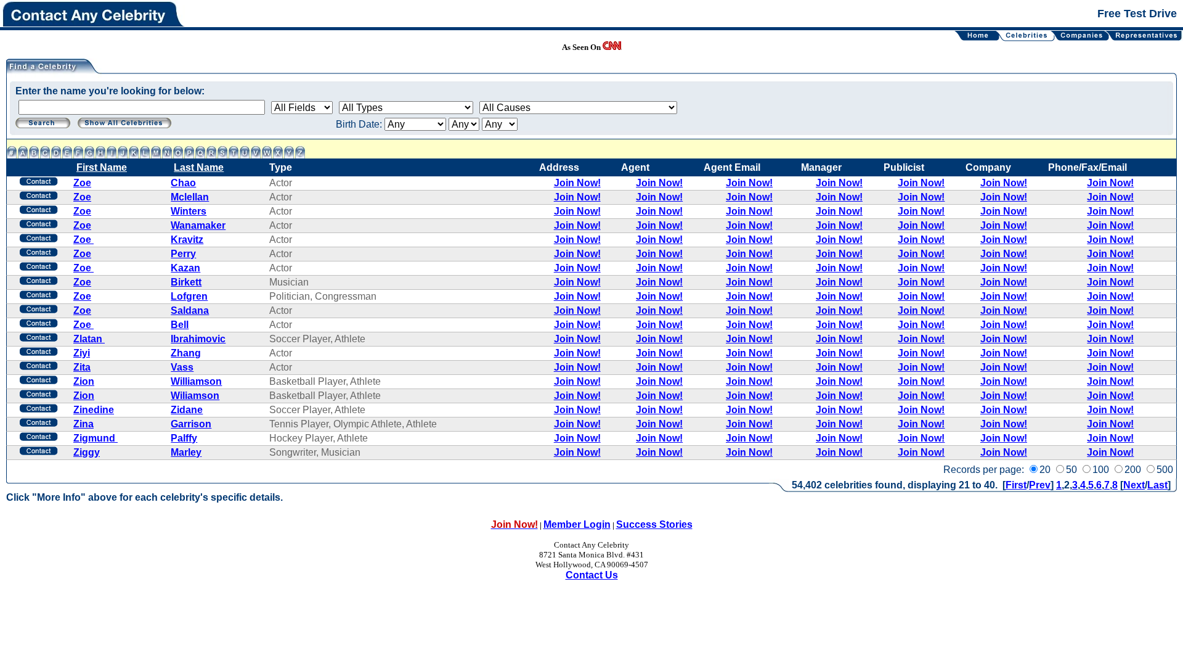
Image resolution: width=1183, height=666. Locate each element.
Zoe (82, 183)
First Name (101, 167)
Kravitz (187, 239)
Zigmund (95, 438)
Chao (183, 183)
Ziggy (86, 452)
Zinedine (93, 410)
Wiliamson (195, 395)
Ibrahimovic (198, 339)
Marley (186, 452)
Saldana (190, 310)
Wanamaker (198, 225)
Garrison (191, 424)
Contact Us (592, 575)
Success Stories (654, 524)
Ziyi (81, 353)
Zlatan (89, 339)
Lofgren (189, 296)
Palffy (184, 438)
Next (1134, 485)
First (1016, 485)
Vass (182, 367)
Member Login (577, 524)
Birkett (186, 282)
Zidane (187, 410)
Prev (1040, 485)
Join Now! (577, 183)
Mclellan (190, 197)
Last (1157, 485)
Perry (183, 254)
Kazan (185, 268)
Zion (83, 381)
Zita (82, 367)
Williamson (196, 381)
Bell (180, 324)
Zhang (186, 353)
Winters (188, 211)
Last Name (199, 167)
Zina (83, 424)
